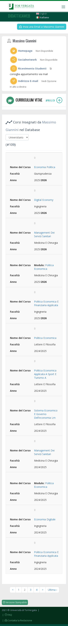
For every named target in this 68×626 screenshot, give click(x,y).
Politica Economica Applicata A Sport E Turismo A (45, 374)
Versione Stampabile (16, 602)
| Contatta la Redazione (17, 620)
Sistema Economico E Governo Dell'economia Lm (45, 414)
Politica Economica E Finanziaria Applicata (46, 303)
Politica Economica (44, 266)
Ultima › (52, 589)
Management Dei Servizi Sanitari (44, 234)
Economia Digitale (44, 519)
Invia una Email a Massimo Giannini (43, 26)
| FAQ (7, 614)
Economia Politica (44, 167)
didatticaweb (19, 16)
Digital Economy (43, 200)
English (43, 13)
